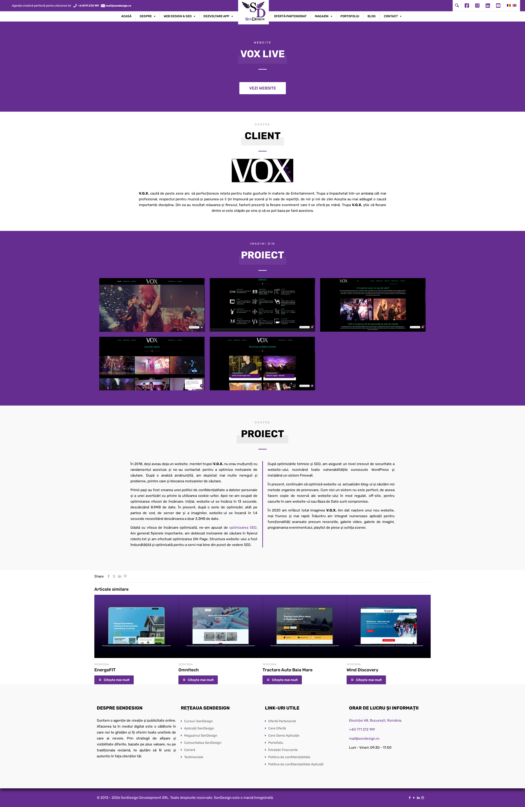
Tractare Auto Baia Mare (287, 669)
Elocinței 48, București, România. (375, 720)
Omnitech (188, 669)
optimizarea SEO (243, 527)
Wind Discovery (362, 669)
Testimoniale (193, 757)
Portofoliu (275, 743)
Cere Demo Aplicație (283, 735)
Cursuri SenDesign (198, 721)
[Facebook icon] (409, 798)
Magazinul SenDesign (200, 735)
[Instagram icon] (422, 798)
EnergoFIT (105, 669)
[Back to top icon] (505, 798)
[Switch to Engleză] (514, 6)
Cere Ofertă (277, 728)
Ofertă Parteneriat (282, 721)
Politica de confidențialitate (289, 757)
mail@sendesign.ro (364, 738)
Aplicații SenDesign (199, 728)
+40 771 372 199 (362, 729)
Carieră (189, 750)
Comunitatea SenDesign (202, 743)
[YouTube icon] (413, 798)
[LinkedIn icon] (418, 798)
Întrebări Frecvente (283, 750)
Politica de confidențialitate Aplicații (296, 764)
